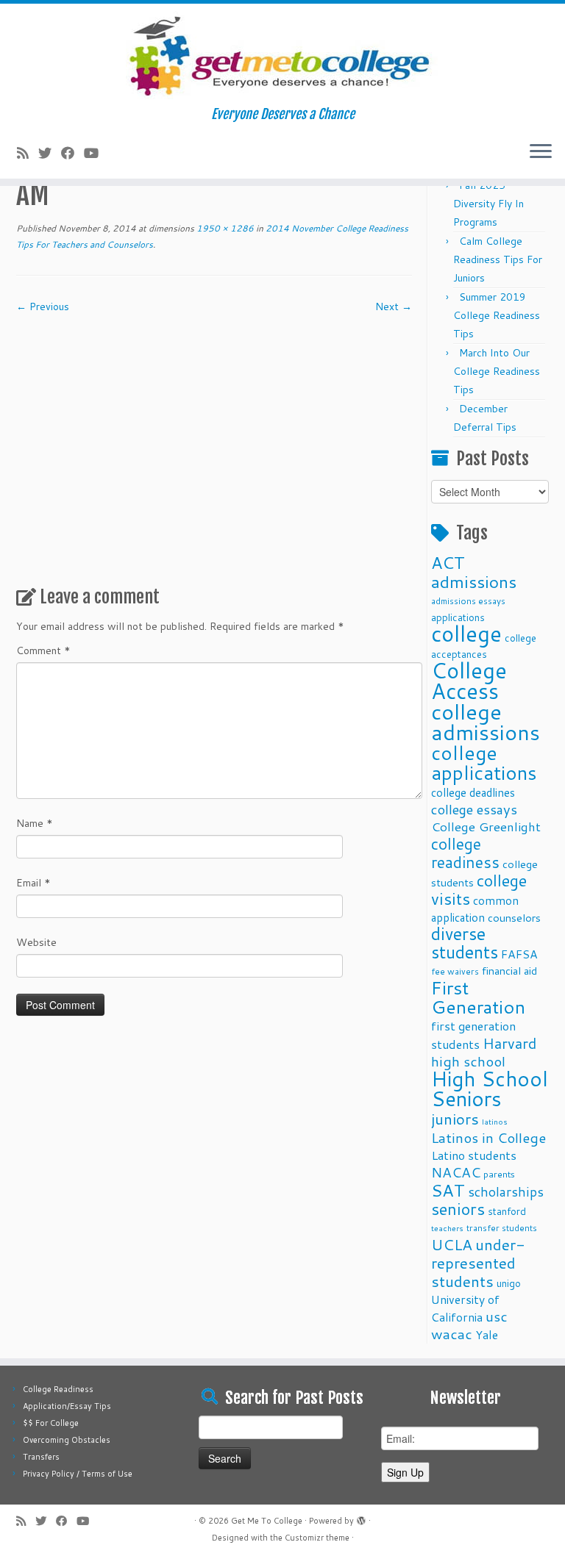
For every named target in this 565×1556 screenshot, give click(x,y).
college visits (479, 889)
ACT (448, 562)
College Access (469, 680)
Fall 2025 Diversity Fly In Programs (488, 203)
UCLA (451, 1244)
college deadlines (473, 792)
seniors (458, 1208)
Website (36, 942)
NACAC (455, 1172)
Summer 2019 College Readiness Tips (496, 315)
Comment (43, 650)
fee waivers (455, 971)
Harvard (509, 1043)
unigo (509, 1283)
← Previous (42, 306)
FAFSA (519, 954)
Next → (393, 306)
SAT (448, 1190)
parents (499, 1173)
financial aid (509, 970)
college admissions (485, 721)
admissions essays (468, 601)
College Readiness (58, 1389)
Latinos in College (488, 1137)
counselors (514, 917)
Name (34, 823)
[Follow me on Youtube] (96, 152)
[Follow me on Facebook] (72, 152)
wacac (451, 1334)
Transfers (41, 1457)
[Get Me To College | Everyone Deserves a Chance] (282, 55)
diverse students (464, 943)
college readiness (465, 853)
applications (458, 617)
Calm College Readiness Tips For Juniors (497, 259)
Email (33, 882)
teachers (447, 1227)
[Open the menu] (541, 152)
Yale (486, 1335)
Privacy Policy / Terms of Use (77, 1474)
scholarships (506, 1192)
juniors (455, 1119)
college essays (474, 809)
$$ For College (51, 1423)
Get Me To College (266, 1521)
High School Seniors (489, 1088)
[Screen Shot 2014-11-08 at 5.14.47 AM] (214, 444)
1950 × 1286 (224, 228)
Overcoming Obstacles (66, 1440)
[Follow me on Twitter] (49, 152)
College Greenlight (486, 826)
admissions (473, 581)
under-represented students (478, 1262)
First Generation (478, 997)
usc (497, 1316)
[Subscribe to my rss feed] (27, 152)
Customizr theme (317, 1538)
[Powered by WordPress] (361, 1518)
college (466, 633)
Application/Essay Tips (67, 1406)
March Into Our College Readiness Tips (496, 371)
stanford (507, 1211)
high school (468, 1061)
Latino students (473, 1155)
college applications (484, 762)
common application (475, 908)
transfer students (501, 1228)
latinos (495, 1121)
